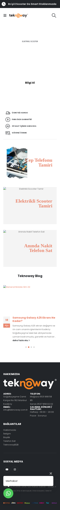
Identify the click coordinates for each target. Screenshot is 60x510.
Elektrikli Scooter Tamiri (34, 203)
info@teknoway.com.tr (15, 409)
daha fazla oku (20, 340)
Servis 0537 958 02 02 (41, 404)
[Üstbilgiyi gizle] (16, 15)
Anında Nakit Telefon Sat (38, 248)
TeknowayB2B (10, 444)
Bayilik (6, 437)
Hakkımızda (9, 430)
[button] (5, 15)
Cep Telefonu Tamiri (38, 162)
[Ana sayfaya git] (30, 299)
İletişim (7, 433)
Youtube (7, 469)
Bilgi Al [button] (30, 82)
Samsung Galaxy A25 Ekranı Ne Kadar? (33, 319)
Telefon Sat (9, 441)
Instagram (15, 469)
